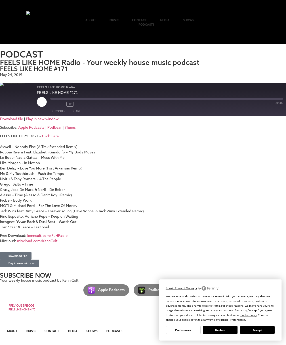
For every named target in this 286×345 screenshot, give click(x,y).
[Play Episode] (42, 102)
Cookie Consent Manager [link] (181, 288)
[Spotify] (248, 22)
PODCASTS (146, 24)
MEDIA (165, 20)
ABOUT (90, 20)
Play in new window (42, 119)
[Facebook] (270, 22)
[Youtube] (259, 22)
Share (76, 111)
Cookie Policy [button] (248, 315)
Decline (220, 330)
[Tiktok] (226, 22)
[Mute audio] (53, 104)
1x (70, 104)
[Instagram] (237, 22)
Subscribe (58, 111)
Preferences (183, 330)
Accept (257, 330)
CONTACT (139, 20)
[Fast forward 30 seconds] (79, 104)
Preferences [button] (237, 320)
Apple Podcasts (31, 127)
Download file (11, 119)
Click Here (50, 136)
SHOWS (188, 20)
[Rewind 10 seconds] (62, 104)
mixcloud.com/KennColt (37, 241)
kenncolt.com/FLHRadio (47, 235)
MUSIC (114, 20)
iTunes (70, 127)
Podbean (54, 127)
